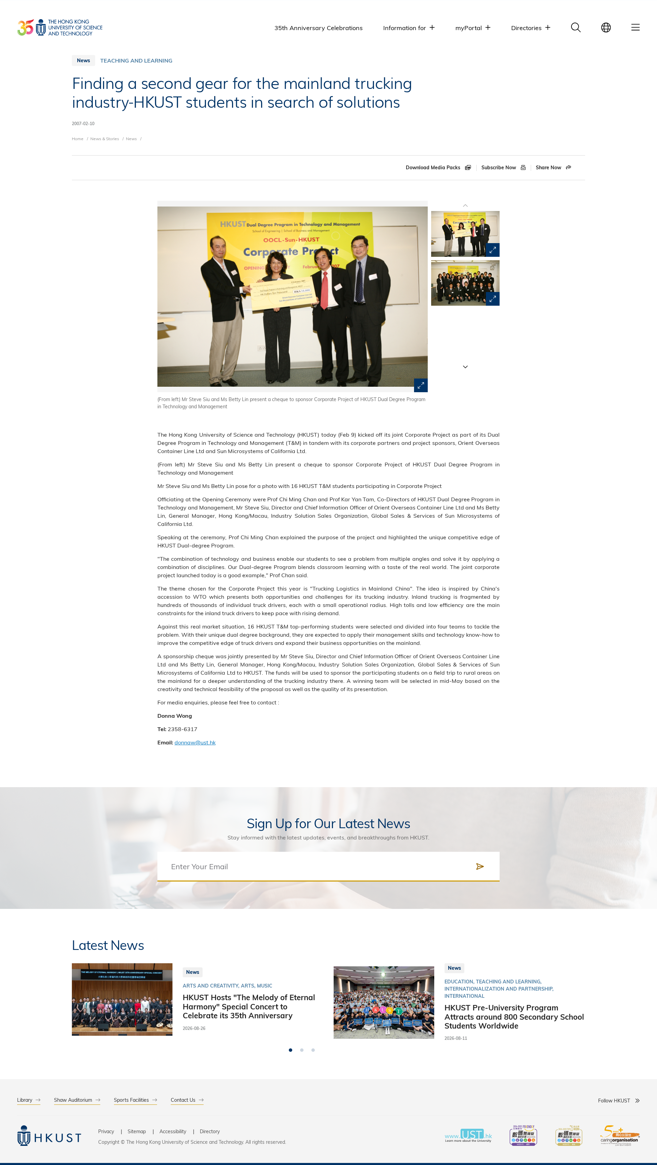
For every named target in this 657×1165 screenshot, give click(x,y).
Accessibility (172, 1131)
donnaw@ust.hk (195, 742)
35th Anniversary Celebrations (318, 27)
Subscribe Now (499, 167)
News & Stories (104, 138)
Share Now (549, 167)
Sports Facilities (131, 1100)
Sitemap (137, 1131)
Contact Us (183, 1100)
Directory (210, 1131)
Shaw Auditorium (73, 1100)
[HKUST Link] (59, 27)
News (131, 138)
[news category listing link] (136, 60)
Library (24, 1100)
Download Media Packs (434, 167)
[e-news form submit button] (480, 866)
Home (77, 138)
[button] (465, 366)
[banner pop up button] (421, 385)
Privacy (106, 1131)
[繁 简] (606, 27)
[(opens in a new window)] (523, 1136)
